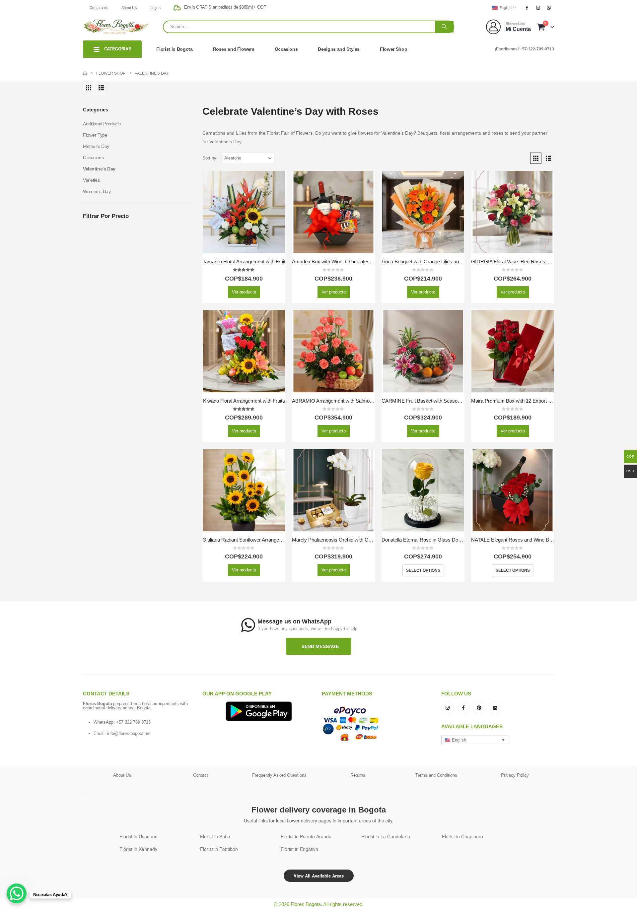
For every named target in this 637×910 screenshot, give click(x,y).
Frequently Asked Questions (279, 775)
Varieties (91, 180)
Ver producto (244, 292)
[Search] (444, 26)
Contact (200, 775)
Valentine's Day (99, 168)
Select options (423, 570)
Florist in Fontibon (219, 849)
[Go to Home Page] (85, 73)
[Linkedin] (495, 707)
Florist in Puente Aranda (306, 836)
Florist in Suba (215, 836)
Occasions (286, 49)
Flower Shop (393, 49)
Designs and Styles (339, 49)
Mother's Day (96, 146)
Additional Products (102, 123)
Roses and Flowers (233, 49)
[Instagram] (538, 7)
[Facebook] (526, 7)
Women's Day (96, 191)
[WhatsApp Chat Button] (17, 893)
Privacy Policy (515, 775)
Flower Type (95, 135)
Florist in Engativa (299, 849)
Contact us (99, 8)
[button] (88, 87)
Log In (155, 8)
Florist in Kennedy (138, 849)
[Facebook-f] (463, 707)
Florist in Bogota (174, 49)
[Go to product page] (244, 212)
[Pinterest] (479, 707)
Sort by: (210, 158)
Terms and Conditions (436, 775)
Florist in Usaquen (138, 836)
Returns (357, 775)
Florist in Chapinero (462, 836)
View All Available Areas (319, 876)
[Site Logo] (116, 26)
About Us (129, 8)
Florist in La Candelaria (385, 836)
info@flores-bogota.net (129, 733)
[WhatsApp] (549, 7)
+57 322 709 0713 (133, 722)
